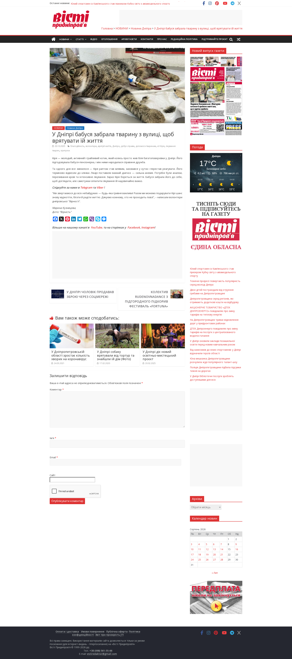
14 (221, 549)
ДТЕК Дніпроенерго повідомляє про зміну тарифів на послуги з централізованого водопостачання (214, 332)
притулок (65, 150)
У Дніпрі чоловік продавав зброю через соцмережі (90, 294)
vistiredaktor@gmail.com (102, 653)
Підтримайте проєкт (215, 39)
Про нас (162, 39)
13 (214, 549)
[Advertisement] (180, 17)
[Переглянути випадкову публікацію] (238, 39)
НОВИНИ (58, 128)
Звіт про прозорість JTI (109, 634)
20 (214, 554)
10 (192, 549)
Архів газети (129, 39)
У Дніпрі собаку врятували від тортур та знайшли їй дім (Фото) (115, 355)
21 (221, 554)
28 (221, 559)
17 (192, 554)
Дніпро (116, 146)
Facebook (133, 227)
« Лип (215, 572)
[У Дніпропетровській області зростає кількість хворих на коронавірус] (72, 325)
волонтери (91, 146)
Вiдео (93, 39)
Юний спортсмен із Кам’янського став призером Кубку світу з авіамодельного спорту (120, 3)
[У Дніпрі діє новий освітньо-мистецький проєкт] (163, 325)
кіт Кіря (160, 146)
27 (214, 559)
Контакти (147, 39)
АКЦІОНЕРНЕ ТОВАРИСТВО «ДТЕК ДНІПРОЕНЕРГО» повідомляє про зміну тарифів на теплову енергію (212, 311)
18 (199, 554)
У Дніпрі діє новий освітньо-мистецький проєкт (159, 355)
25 (199, 559)
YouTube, (97, 227)
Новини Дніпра (75, 128)
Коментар (57, 389)
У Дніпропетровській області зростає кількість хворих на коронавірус (70, 355)
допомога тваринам (146, 146)
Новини (64, 39)
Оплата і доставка (67, 631)
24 (192, 559)
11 (199, 549)
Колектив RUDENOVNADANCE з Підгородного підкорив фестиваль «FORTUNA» (146, 299)
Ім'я (53, 438)
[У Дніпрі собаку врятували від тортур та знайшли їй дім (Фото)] (117, 325)
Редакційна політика (184, 39)
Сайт (52, 475)
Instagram (147, 227)
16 (236, 549)
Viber (99, 187)
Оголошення (109, 39)
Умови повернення (92, 631)
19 (207, 554)
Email (54, 457)
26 (207, 559)
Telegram (86, 187)
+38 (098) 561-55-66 (101, 650)
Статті (80, 39)
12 (207, 549)
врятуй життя (104, 146)
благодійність (77, 146)
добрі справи (127, 146)
